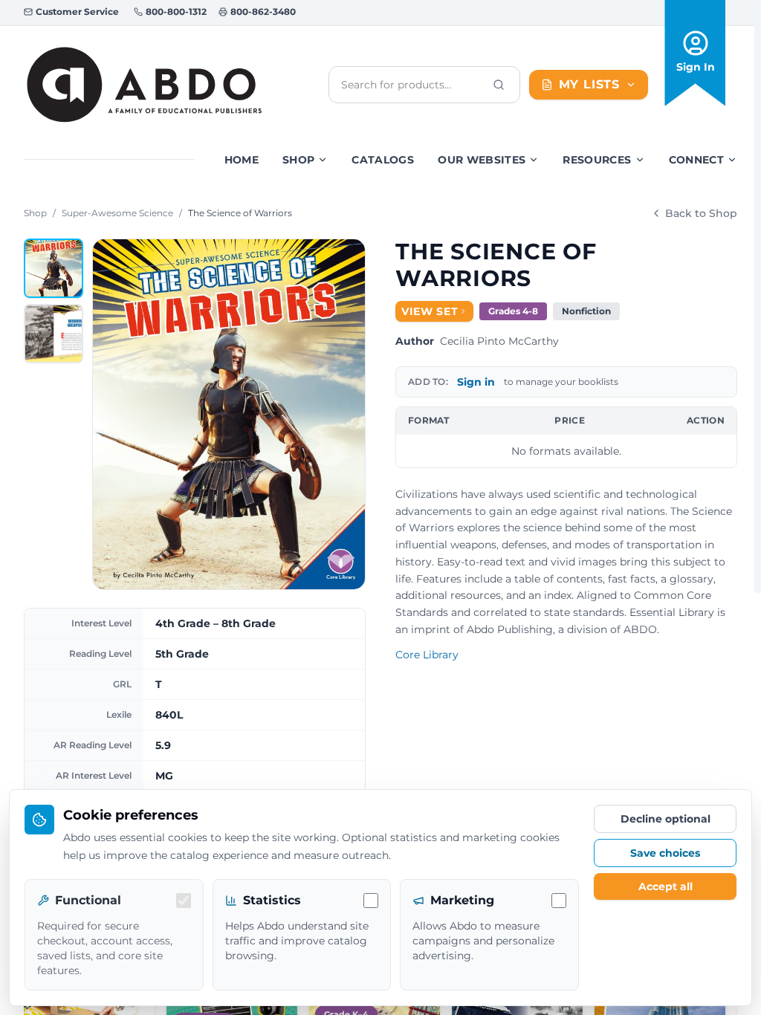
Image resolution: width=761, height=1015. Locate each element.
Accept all (665, 886)
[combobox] (412, 84)
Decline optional (665, 819)
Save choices (665, 853)
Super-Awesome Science (117, 212)
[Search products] (499, 85)
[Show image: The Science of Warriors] (53, 268)
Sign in (476, 382)
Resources (597, 159)
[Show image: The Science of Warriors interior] (53, 333)
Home (241, 159)
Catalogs (383, 159)
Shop (298, 159)
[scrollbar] (757, 296)
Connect (696, 159)
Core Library (427, 654)
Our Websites (481, 159)
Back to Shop (701, 213)
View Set (430, 311)
